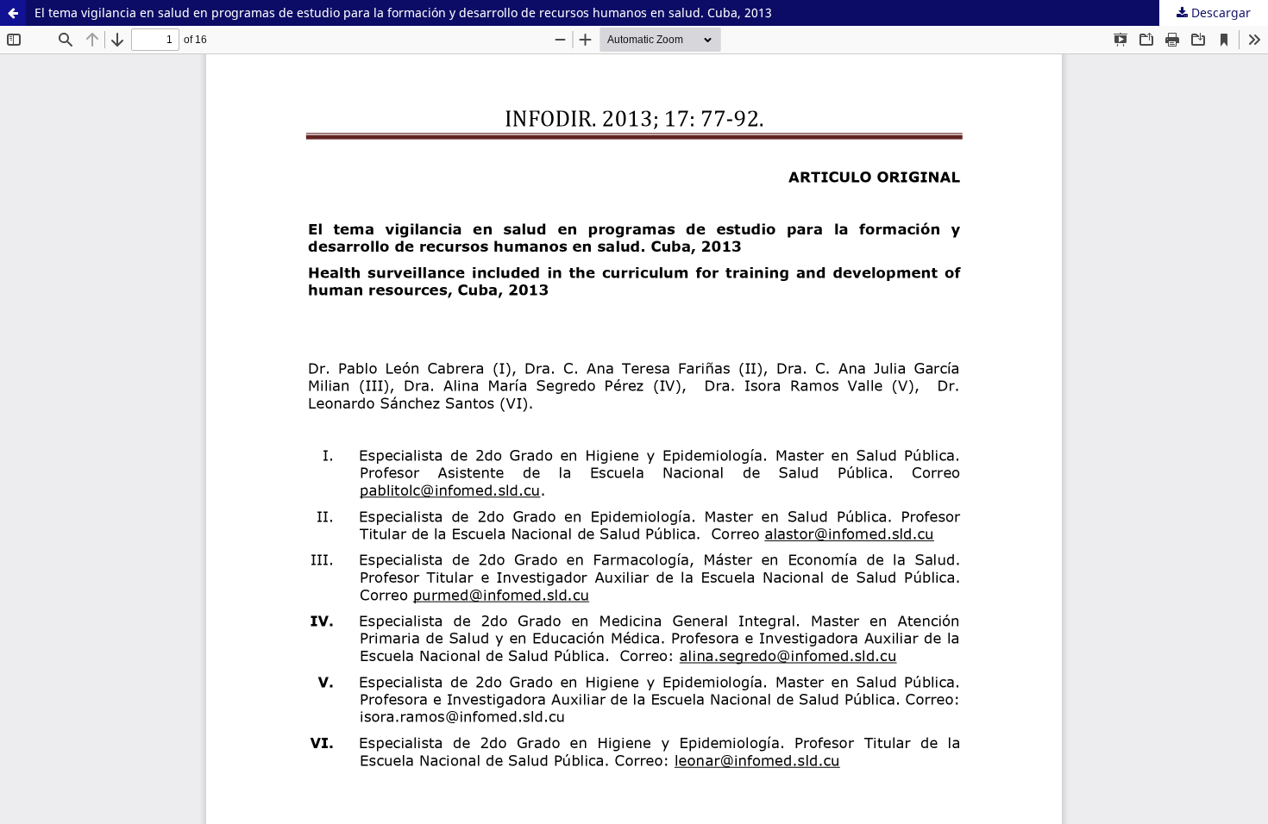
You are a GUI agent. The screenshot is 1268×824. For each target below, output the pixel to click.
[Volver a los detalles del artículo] (13, 13)
